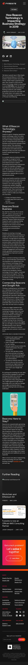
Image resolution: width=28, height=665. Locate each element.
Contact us (17, 461)
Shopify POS (18, 582)
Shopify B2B (5, 580)
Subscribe (21, 639)
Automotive (5, 600)
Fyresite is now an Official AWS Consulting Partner (13, 523)
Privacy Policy (14, 659)
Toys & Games (19, 605)
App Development (7, 591)
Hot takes (14, 9)
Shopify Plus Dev (7, 578)
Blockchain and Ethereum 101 (9, 495)
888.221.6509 (20, 623)
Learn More (15, 558)
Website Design (6, 589)
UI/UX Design (18, 589)
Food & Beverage (19, 602)
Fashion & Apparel (20, 600)
